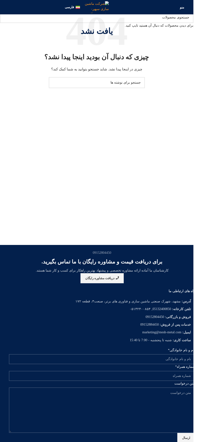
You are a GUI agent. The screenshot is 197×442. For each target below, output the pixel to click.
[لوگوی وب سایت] (97, 7)
